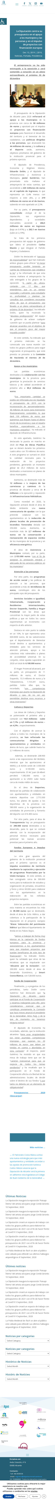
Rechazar (21, 1496)
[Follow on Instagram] (35, 3)
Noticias (18, 55)
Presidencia (37, 55)
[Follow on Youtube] (41, 3)
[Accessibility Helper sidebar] (3, 21)
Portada (27, 55)
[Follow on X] (30, 3)
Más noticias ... (37, 1147)
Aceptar (9, 1496)
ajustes (34, 1491)
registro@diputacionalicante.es (28, 1476)
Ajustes (35, 1496)
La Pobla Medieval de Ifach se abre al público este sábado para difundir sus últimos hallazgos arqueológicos (27, 1254)
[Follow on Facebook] (24, 3)
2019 (39, 52)
